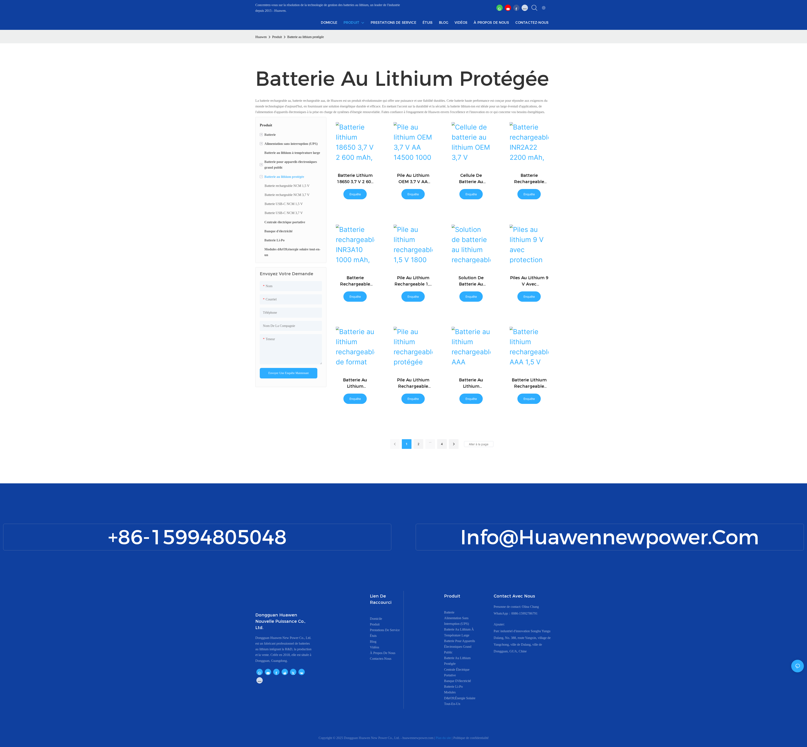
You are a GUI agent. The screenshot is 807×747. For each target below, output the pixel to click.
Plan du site (444, 738)
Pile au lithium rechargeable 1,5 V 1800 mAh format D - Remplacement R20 (413, 281)
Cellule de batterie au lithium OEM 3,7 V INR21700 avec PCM (471, 179)
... (430, 441)
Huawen (261, 37)
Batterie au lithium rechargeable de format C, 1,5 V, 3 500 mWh (355, 383)
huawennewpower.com (418, 738)
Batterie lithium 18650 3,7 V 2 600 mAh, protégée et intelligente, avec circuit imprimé (355, 179)
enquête (355, 194)
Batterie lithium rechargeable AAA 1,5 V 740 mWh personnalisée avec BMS (529, 383)
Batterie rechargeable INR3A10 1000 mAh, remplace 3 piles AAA (355, 281)
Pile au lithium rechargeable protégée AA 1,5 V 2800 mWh (413, 383)
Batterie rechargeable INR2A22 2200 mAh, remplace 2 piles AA (529, 179)
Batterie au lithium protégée (305, 37)
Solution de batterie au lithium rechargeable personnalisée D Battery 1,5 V (471, 281)
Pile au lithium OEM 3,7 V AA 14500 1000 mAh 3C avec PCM (413, 179)
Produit (277, 37)
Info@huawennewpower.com (609, 537)
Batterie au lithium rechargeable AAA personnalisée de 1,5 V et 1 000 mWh (471, 383)
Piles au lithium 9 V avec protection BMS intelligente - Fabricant (529, 281)
